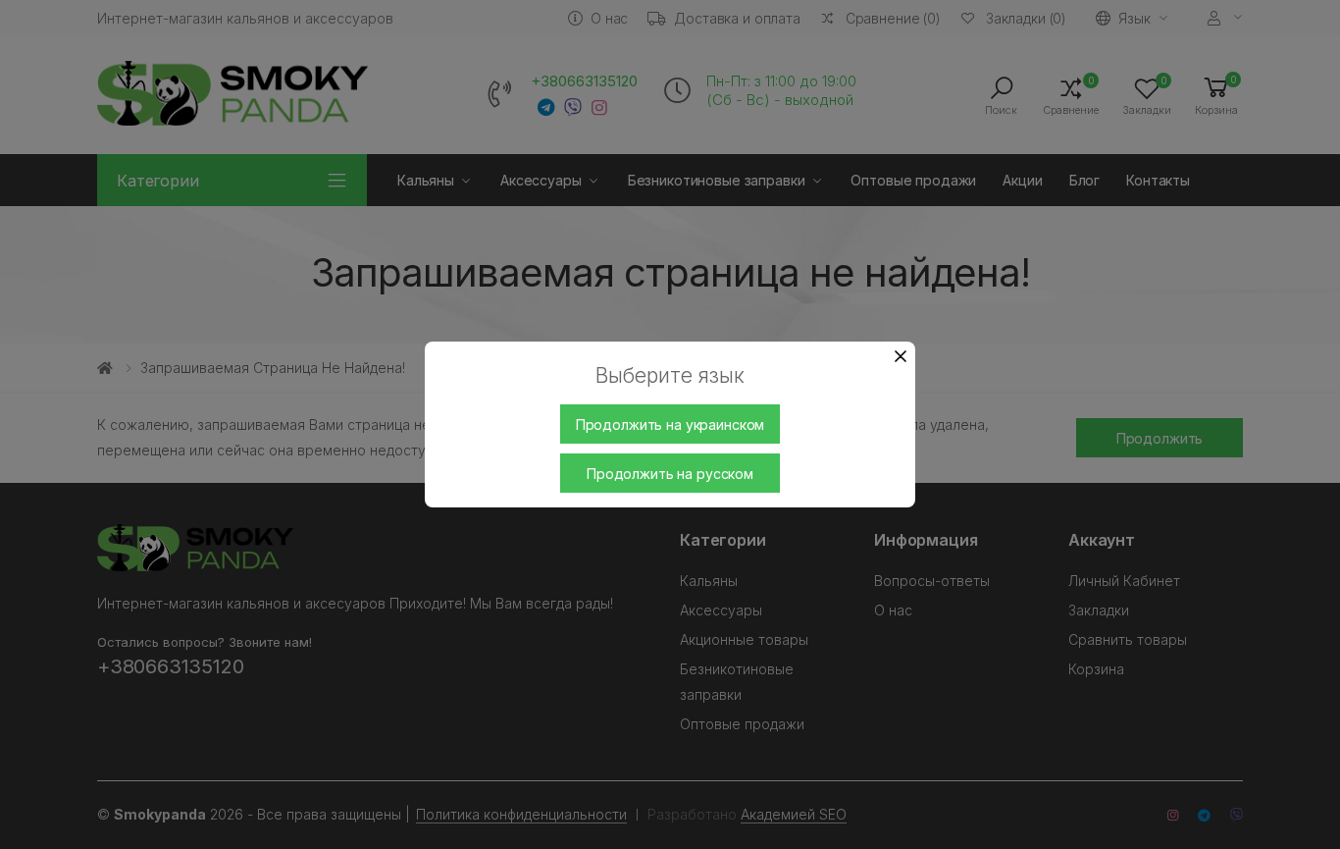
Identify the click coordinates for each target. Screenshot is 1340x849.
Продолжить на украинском (670, 424)
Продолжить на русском (670, 473)
